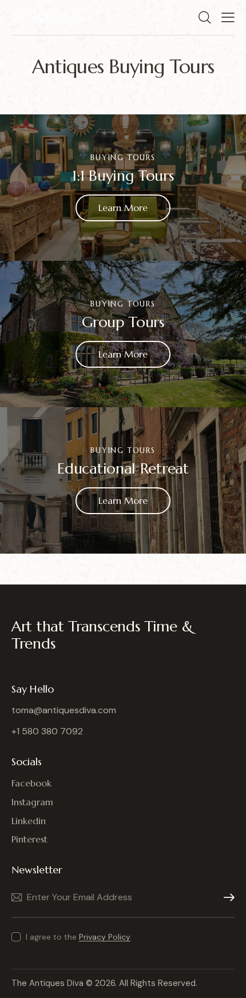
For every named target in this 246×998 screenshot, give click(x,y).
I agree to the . (79, 937)
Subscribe (226, 897)
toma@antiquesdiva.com (63, 710)
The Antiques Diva (47, 983)
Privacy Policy (104, 937)
